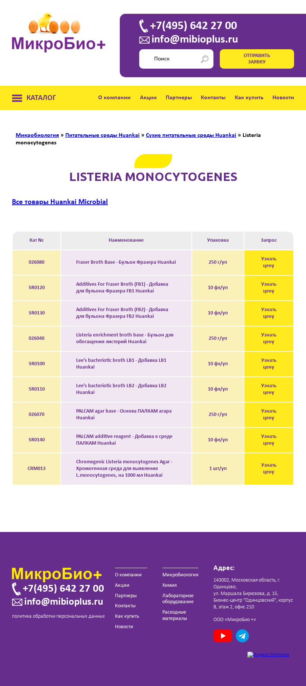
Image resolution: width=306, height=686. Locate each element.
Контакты (213, 98)
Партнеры (179, 98)
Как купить (249, 98)
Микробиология (180, 575)
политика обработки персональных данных (58, 616)
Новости (283, 98)
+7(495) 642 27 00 (193, 26)
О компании (114, 98)
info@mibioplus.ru (195, 40)
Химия (169, 585)
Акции (148, 98)
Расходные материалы (174, 615)
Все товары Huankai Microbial (60, 202)
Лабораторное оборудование (178, 599)
